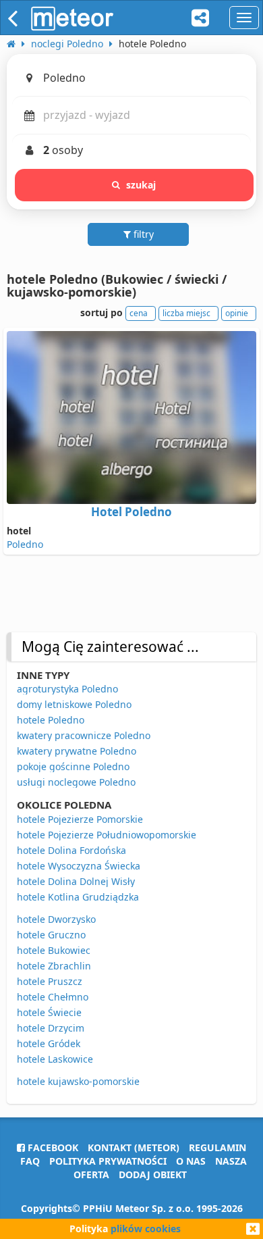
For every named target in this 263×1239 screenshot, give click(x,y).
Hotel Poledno (131, 512)
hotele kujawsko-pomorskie (78, 1081)
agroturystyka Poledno (67, 688)
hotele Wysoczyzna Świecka (78, 865)
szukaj (141, 184)
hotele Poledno (50, 719)
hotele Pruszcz (49, 981)
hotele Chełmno (52, 996)
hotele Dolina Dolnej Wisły (76, 881)
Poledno (25, 544)
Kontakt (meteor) (133, 1147)
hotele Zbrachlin (54, 965)
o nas (191, 1161)
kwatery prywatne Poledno (76, 750)
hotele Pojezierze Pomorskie (80, 819)
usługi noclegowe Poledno (76, 782)
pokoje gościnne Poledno (73, 766)
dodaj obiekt (153, 1174)
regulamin (217, 1147)
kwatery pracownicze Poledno (83, 735)
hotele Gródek (48, 1043)
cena (138, 313)
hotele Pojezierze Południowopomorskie (106, 834)
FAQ (30, 1161)
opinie (236, 313)
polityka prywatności (108, 1161)
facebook (51, 1147)
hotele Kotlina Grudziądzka (78, 896)
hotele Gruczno (51, 934)
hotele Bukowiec (53, 950)
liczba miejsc (186, 313)
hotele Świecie (49, 1012)
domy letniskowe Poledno (74, 704)
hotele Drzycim (50, 1027)
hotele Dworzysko (56, 919)
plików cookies (146, 1228)
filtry (142, 234)
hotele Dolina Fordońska (71, 850)
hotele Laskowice (55, 1059)
